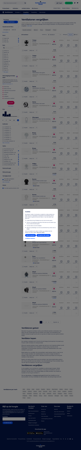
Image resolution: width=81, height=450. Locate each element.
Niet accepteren (30, 235)
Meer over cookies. (41, 232)
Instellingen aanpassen (30, 238)
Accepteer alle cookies (43, 235)
